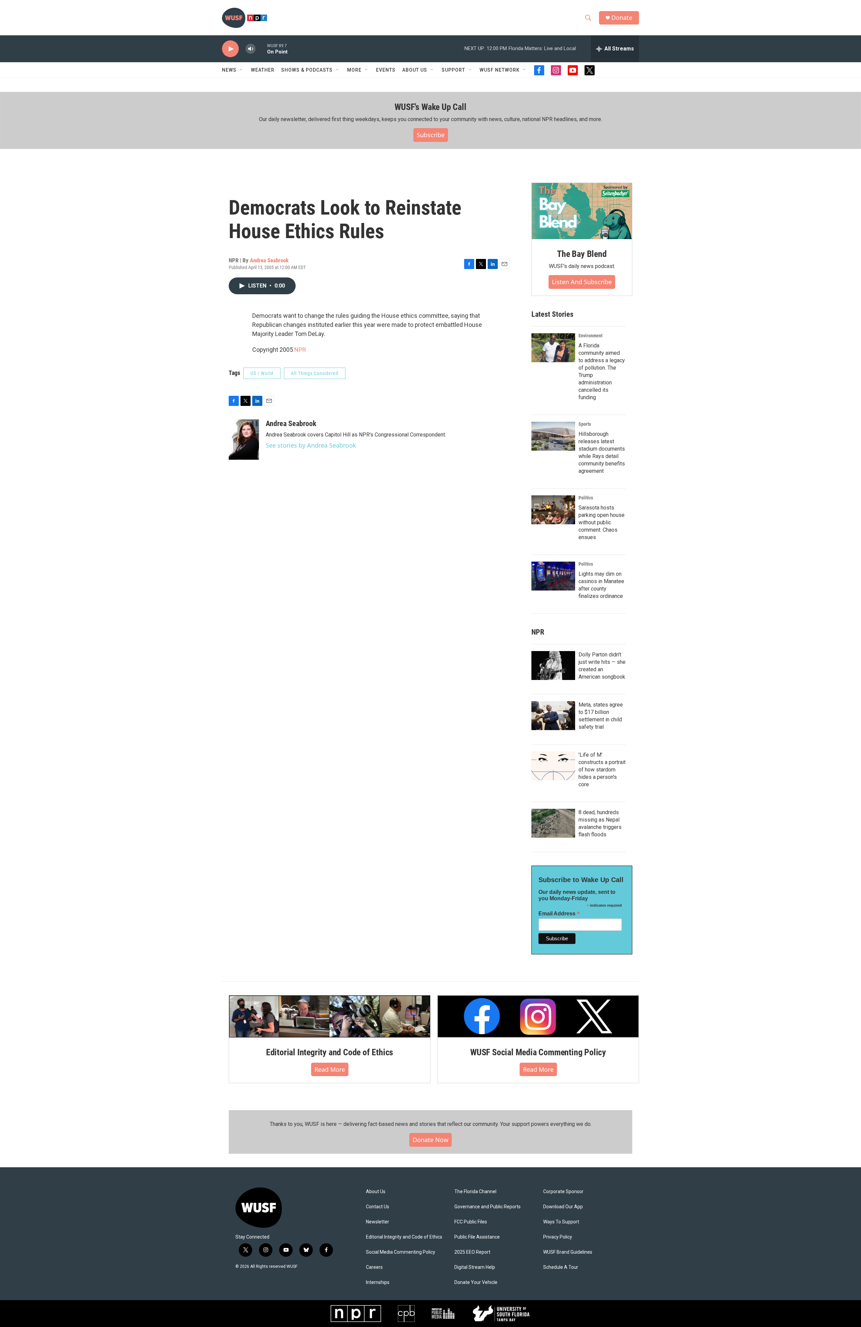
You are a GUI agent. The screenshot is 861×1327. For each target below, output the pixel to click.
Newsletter (377, 1221)
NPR (300, 349)
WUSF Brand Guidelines (567, 1252)
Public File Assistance (477, 1237)
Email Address (559, 913)
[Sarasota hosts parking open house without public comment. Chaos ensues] (553, 509)
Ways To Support (561, 1221)
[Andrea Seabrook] (244, 439)
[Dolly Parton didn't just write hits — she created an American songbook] (553, 665)
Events (386, 70)
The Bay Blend (581, 254)
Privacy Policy (557, 1237)
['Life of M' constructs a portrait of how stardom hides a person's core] (553, 765)
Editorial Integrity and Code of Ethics (329, 1052)
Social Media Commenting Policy (400, 1252)
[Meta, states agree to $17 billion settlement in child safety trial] (553, 715)
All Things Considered (314, 373)
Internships (377, 1282)
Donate (621, 17)
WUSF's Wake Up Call (430, 107)
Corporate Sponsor (563, 1191)
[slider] (261, 48)
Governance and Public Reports (487, 1206)
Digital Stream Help (474, 1267)
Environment (590, 335)
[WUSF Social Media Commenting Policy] (538, 1016)
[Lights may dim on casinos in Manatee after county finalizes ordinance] (553, 576)
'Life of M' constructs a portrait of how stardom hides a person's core (602, 770)
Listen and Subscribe (582, 282)
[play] (230, 49)
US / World (262, 373)
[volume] (250, 48)
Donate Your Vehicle (475, 1282)
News (229, 70)
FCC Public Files (470, 1221)
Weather (262, 70)
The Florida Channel (475, 1191)
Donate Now (430, 1140)
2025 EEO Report (472, 1252)
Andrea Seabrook (269, 260)
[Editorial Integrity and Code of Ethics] (329, 1016)
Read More (329, 1069)
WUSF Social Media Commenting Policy (538, 1052)
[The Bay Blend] (582, 211)
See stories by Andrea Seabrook (311, 445)
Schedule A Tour (560, 1267)
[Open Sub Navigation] (241, 70)
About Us (375, 1191)
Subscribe (431, 135)
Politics (585, 497)
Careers (374, 1267)
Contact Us (377, 1206)
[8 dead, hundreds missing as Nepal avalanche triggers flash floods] (553, 823)
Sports (584, 424)
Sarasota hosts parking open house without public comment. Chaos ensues (601, 522)
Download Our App (563, 1206)
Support (453, 70)
